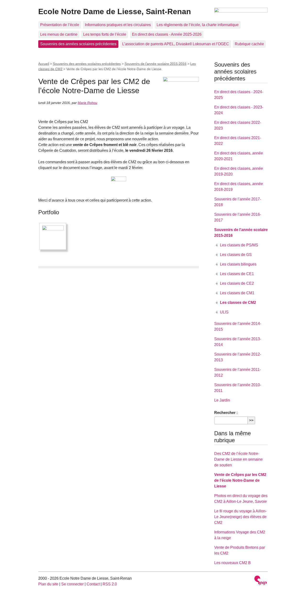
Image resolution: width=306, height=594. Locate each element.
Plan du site (48, 584)
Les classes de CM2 (238, 302)
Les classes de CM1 (237, 293)
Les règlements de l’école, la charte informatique (198, 25)
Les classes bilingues (238, 264)
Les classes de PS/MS (239, 245)
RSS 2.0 (110, 584)
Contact (93, 584)
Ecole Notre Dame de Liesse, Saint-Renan (114, 11)
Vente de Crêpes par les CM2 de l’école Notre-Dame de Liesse (240, 480)
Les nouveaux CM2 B (232, 563)
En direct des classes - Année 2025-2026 (167, 34)
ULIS (224, 312)
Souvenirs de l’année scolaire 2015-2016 (155, 64)
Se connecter (72, 584)
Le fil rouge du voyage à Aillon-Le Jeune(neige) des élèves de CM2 (240, 517)
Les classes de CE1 (237, 274)
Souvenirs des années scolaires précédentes (78, 44)
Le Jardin (222, 400)
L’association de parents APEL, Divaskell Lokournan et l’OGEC (175, 44)
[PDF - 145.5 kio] (118, 184)
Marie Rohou (87, 103)
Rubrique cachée (249, 44)
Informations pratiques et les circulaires (118, 25)
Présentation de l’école (59, 25)
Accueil (43, 64)
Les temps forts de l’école (104, 34)
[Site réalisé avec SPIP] (260, 581)
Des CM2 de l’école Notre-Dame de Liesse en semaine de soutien (238, 459)
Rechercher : (226, 413)
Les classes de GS (236, 255)
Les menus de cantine (58, 34)
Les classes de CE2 (237, 283)
